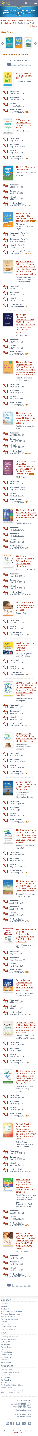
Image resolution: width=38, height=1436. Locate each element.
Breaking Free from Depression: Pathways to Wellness (25, 646)
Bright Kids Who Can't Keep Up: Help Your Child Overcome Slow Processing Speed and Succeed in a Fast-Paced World (26, 689)
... (29, 64)
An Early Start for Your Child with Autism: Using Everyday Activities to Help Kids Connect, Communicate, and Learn (26, 1131)
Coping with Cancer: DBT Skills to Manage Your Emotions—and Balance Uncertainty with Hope (26, 1027)
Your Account (6, 1304)
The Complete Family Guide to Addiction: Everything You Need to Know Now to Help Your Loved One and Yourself (26, 836)
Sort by (18, 60)
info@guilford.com (23, 1410)
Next (33, 64)
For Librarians (6, 1382)
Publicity (4, 1322)
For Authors (5, 1377)
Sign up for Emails (8, 1316)
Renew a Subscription (9, 1339)
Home (3, 20)
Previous (5, 64)
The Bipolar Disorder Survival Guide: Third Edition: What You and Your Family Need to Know (26, 515)
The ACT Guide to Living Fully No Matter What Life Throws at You (24, 217)
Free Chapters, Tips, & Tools (12, 1390)
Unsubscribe (6, 1360)
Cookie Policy (6, 1355)
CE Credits (5, 1349)
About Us (4, 1306)
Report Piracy (6, 1324)
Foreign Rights (6, 1347)
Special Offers (6, 1388)
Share (34, 26)
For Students (6, 1375)
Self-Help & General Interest (20, 20)
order (6, 92)
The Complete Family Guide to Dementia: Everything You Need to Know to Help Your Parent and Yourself (26, 886)
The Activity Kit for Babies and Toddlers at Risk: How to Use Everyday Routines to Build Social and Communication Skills (26, 267)
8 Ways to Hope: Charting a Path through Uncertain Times (24, 124)
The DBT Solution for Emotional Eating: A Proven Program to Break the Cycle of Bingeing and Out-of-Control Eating (26, 1077)
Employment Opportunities (11, 1311)
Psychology (6, 23)
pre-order (6, 234)
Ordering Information (9, 1337)
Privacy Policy (6, 1352)
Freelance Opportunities (10, 1314)
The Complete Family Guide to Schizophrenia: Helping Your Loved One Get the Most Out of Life (26, 935)
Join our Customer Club (10, 1393)
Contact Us (5, 1309)
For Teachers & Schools (10, 1372)
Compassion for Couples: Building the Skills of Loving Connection (26, 785)
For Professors (6, 1370)
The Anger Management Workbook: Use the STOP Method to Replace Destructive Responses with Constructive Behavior (25, 323)
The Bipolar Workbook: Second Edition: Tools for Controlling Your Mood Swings (25, 561)
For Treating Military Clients (12, 1385)
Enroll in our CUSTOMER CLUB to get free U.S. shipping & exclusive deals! (19, 13)
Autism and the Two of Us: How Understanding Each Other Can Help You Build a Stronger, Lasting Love (25, 467)
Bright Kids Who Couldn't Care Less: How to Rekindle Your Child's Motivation (26, 737)
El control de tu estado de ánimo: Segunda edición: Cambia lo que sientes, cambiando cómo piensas (25, 1185)
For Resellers (6, 1380)
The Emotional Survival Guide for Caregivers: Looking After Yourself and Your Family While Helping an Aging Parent (25, 1240)
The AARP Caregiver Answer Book (26, 168)
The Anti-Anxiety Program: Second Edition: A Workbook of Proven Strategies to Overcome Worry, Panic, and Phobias (26, 368)
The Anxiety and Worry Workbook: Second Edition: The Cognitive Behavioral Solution (26, 418)
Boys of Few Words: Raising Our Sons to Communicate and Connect (25, 606)
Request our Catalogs (9, 1319)
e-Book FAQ (6, 1342)
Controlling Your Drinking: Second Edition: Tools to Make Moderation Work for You (24, 985)
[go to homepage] (9, 3)
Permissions (5, 1344)
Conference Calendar (9, 1327)
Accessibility (6, 1362)
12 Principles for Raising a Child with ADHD (25, 75)
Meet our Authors (8, 1329)
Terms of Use (6, 1357)
